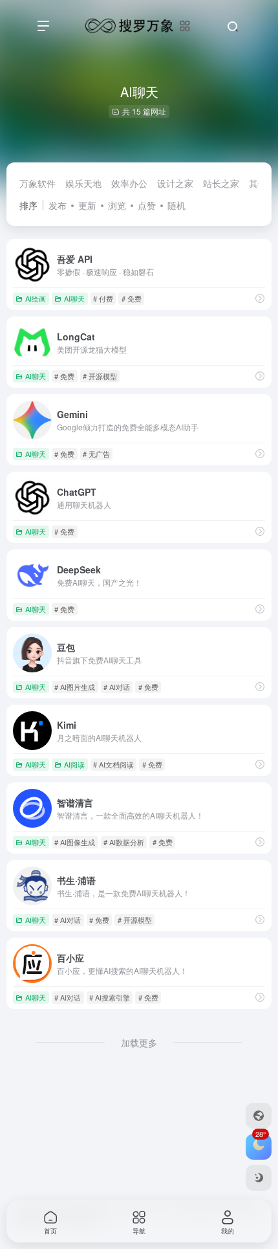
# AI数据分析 (123, 842)
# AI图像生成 (74, 842)
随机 (176, 205)
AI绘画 (35, 298)
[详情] (260, 298)
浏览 (117, 205)
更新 (87, 205)
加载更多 (139, 1042)
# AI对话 (116, 686)
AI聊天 (74, 298)
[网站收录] (259, 1116)
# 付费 (103, 298)
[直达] (260, 375)
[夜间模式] (259, 1178)
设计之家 (175, 183)
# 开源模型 (100, 376)
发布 (57, 205)
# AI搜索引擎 (109, 997)
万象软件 (37, 183)
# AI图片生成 (74, 686)
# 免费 (132, 298)
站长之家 (221, 183)
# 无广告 (96, 453)
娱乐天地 (83, 183)
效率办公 (129, 183)
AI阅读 (74, 764)
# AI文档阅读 (113, 764)
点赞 (147, 205)
